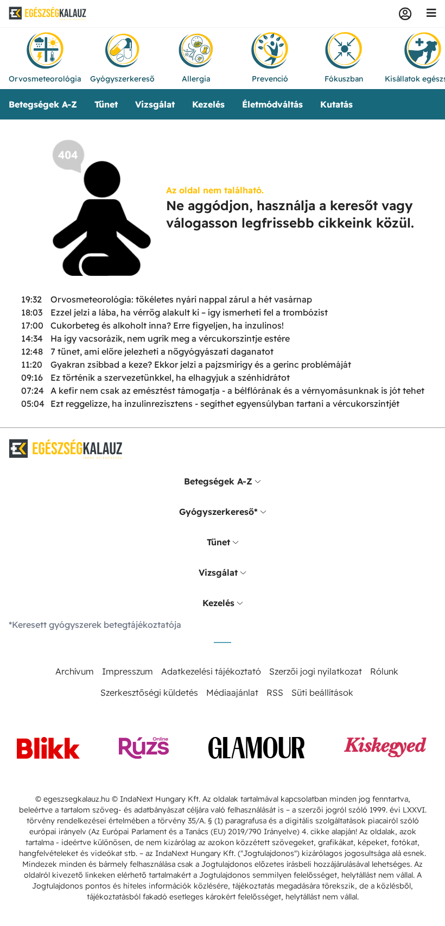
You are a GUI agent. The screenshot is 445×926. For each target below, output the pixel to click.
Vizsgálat (155, 104)
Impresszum (127, 671)
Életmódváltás (272, 104)
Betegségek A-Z (43, 104)
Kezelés (208, 104)
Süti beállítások (322, 692)
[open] (258, 481)
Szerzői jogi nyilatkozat (315, 671)
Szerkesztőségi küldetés (149, 692)
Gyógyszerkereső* (218, 511)
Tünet (106, 104)
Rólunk (384, 671)
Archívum (74, 671)
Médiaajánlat (232, 692)
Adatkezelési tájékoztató (211, 671)
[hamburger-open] (431, 13)
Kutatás (336, 104)
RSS (274, 692)
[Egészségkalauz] (48, 14)
